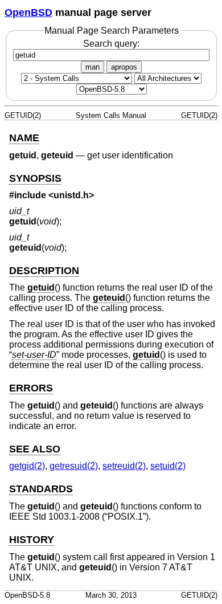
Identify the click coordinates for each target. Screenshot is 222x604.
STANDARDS (41, 489)
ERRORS (31, 388)
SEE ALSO (34, 449)
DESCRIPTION (44, 270)
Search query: (111, 43)
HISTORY (31, 539)
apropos (124, 67)
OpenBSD (28, 12)
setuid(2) (168, 466)
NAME (24, 138)
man (92, 67)
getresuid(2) (74, 466)
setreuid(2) (124, 466)
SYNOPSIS (35, 178)
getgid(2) (27, 466)
